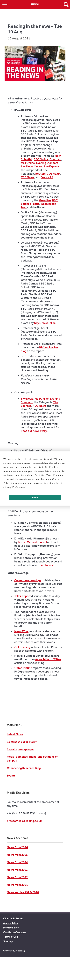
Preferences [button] (18, 487)
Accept (35, 497)
